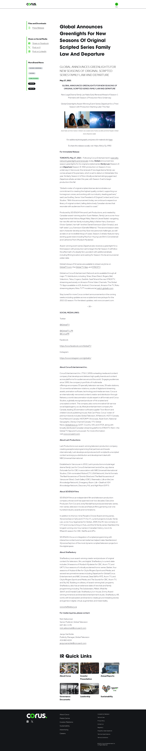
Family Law (31, 88)
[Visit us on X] (32, 722)
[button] (117, 4)
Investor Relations (66, 722)
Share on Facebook (40, 43)
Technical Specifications (104, 734)
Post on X (36, 47)
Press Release (38, 28)
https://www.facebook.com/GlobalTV (75, 346)
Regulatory (100, 727)
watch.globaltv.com (105, 288)
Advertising (64, 730)
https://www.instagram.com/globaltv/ (75, 358)
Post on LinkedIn (39, 51)
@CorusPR (64, 334)
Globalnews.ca (71, 425)
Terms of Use (101, 717)
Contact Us (100, 724)
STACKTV (96, 267)
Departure (31, 83)
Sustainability (65, 726)
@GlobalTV (65, 325)
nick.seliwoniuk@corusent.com (73, 628)
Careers (63, 733)
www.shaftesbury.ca (68, 607)
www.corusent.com (71, 434)
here (110, 139)
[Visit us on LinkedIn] (28, 722)
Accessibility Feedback (103, 714)
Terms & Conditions (103, 737)
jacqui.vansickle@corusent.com (73, 643)
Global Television (33, 78)
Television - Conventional (35, 68)
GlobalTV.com (66, 267)
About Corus (64, 714)
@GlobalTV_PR (66, 331)
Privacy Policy (101, 721)
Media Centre (65, 718)
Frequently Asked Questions (105, 731)
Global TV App (82, 267)
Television (31, 73)
